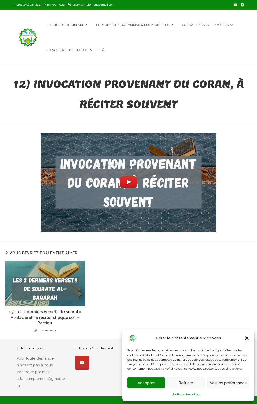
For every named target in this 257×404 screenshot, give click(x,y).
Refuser (186, 383)
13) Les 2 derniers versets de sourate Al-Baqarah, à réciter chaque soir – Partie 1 (45, 317)
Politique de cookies (186, 394)
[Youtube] (82, 363)
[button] (246, 338)
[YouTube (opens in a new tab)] (235, 4)
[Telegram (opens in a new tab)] (241, 4)
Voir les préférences (228, 383)
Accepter (146, 383)
